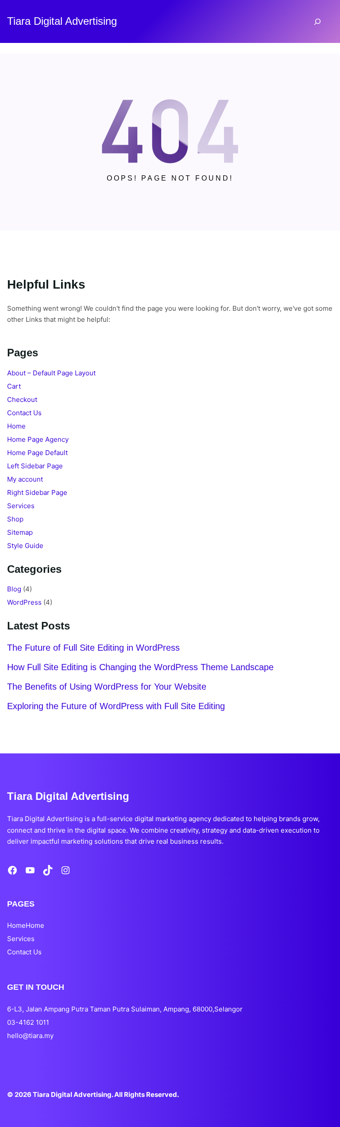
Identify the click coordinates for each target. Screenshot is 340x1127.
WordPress (24, 602)
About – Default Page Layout (51, 373)
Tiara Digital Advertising (62, 21)
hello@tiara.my (30, 1035)
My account (25, 479)
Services (21, 506)
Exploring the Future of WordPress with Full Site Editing (116, 706)
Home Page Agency (38, 439)
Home (16, 426)
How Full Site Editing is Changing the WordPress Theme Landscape (140, 667)
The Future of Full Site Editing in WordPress (93, 647)
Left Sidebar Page (35, 466)
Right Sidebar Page (37, 492)
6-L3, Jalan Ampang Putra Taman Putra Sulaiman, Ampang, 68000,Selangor (125, 1009)
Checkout (22, 399)
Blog (14, 589)
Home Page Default (37, 452)
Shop (15, 519)
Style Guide (25, 545)
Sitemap (20, 532)
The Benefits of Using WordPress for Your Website (106, 686)
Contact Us (24, 413)
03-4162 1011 (28, 1022)
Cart (14, 386)
